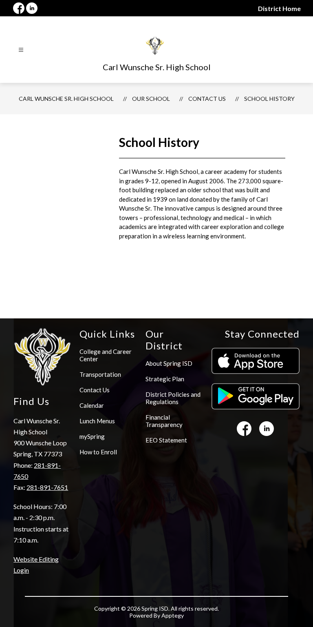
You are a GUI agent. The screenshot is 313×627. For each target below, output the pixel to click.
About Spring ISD (168, 363)
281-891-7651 (47, 487)
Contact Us (207, 98)
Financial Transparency (164, 421)
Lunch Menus (97, 421)
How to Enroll (98, 452)
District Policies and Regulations (173, 398)
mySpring (92, 436)
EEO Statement (166, 440)
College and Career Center (105, 355)
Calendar (91, 405)
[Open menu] (21, 50)
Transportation (100, 374)
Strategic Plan (164, 378)
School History (269, 98)
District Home (279, 8)
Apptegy (172, 615)
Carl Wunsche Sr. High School (66, 98)
